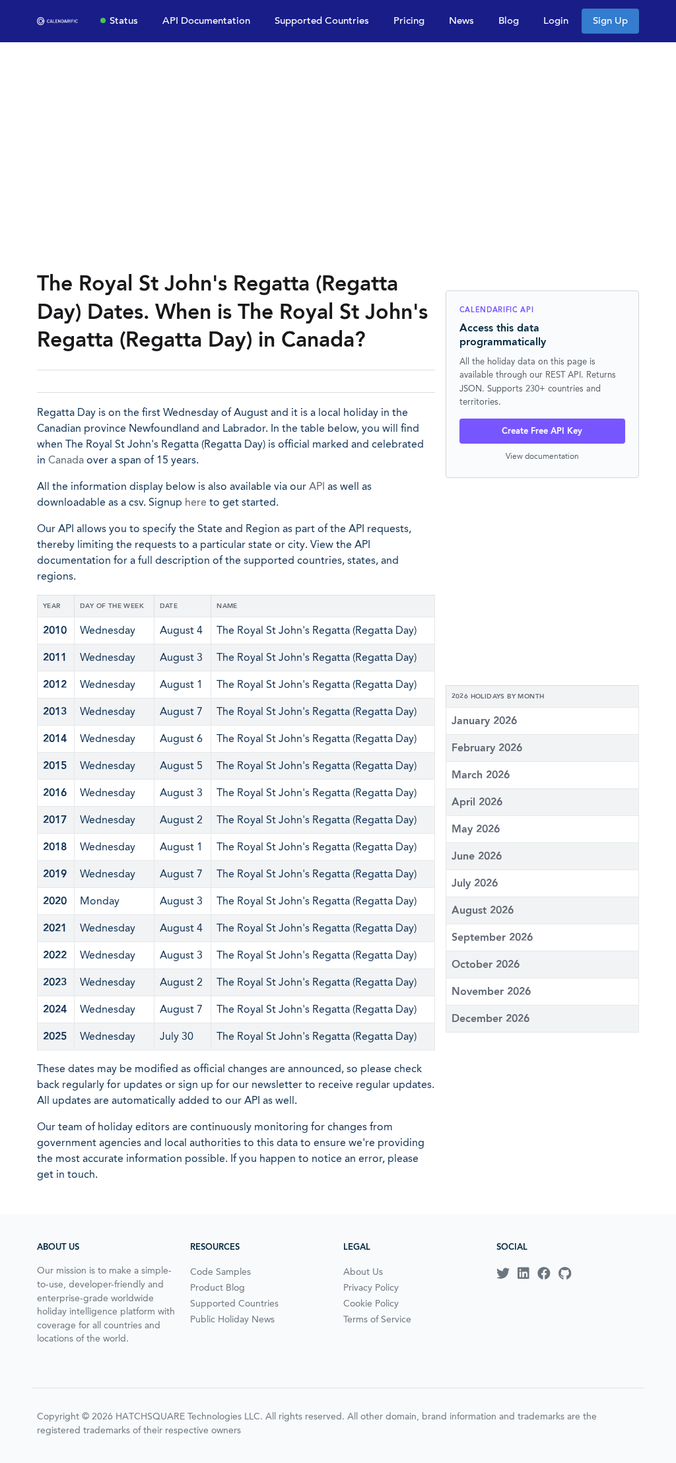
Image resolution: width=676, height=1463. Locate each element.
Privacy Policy (371, 1287)
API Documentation (206, 20)
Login (555, 20)
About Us (363, 1271)
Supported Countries (322, 20)
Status (124, 20)
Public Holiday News (232, 1319)
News (461, 20)
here (196, 502)
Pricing (408, 20)
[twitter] (503, 1273)
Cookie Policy (371, 1303)
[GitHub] (564, 1273)
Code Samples (220, 1271)
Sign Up (610, 20)
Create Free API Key (542, 431)
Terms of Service (377, 1319)
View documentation (542, 456)
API (317, 486)
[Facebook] (544, 1273)
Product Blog (217, 1287)
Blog (508, 20)
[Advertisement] (338, 155)
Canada (66, 460)
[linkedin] (523, 1273)
